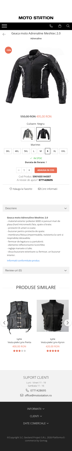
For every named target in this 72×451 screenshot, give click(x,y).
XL (54, 151)
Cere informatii (49, 188)
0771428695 (38, 390)
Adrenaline (36, 38)
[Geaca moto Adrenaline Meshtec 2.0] (36, 77)
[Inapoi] (2, 34)
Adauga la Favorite (22, 188)
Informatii (34, 408)
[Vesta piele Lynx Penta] (19, 316)
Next (66, 81)
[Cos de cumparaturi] (60, 26)
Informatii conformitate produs (23, 260)
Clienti (35, 416)
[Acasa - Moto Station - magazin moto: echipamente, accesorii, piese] (36, 18)
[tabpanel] (36, 77)
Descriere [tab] (11, 208)
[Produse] (5, 27)
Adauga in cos (45, 170)
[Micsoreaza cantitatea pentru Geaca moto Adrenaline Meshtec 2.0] (18, 170)
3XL (8, 151)
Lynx (19, 338)
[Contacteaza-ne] (51, 26)
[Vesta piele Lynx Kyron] (53, 316)
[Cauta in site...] (68, 26)
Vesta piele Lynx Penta (19, 342)
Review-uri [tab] (13, 270)
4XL (17, 151)
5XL (26, 151)
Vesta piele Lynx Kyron (52, 342)
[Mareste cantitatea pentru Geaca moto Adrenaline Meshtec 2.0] (29, 170)
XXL (63, 151)
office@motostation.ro (38, 395)
